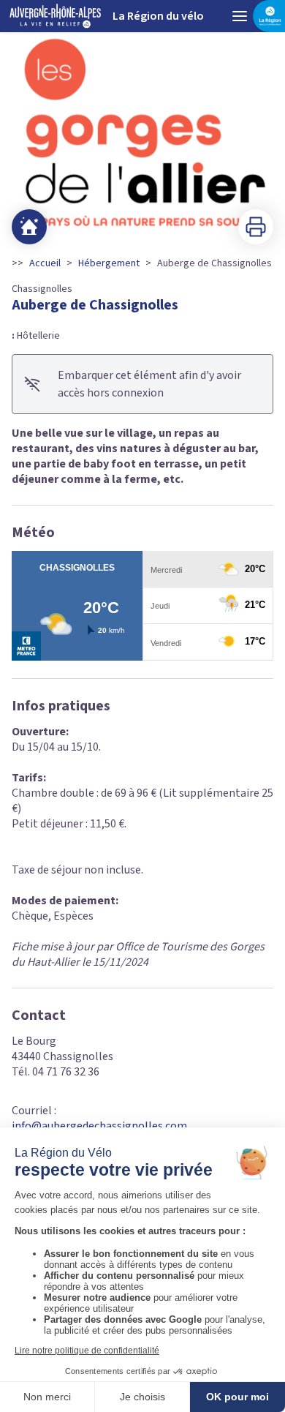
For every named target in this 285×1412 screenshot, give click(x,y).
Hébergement (109, 263)
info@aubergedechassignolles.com (99, 1126)
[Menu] (239, 16)
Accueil (45, 263)
